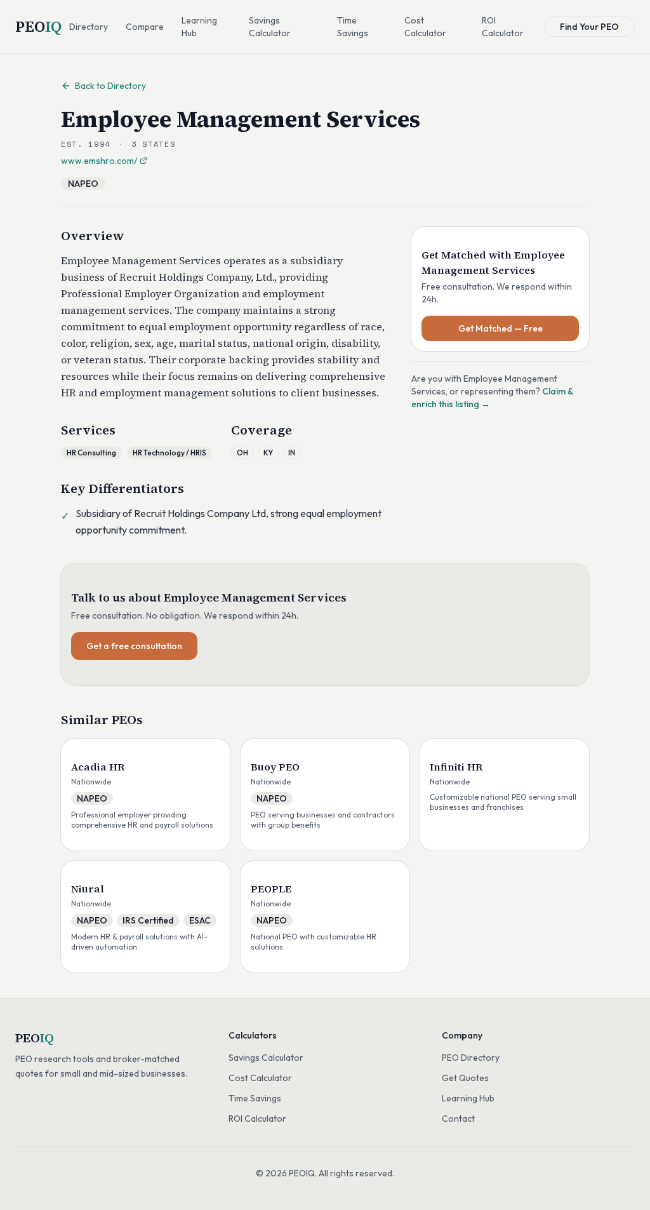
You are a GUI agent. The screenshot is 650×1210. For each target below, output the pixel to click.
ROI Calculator (503, 27)
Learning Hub (199, 27)
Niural (87, 889)
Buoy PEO (275, 767)
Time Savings (352, 27)
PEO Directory (471, 1057)
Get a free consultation (134, 646)
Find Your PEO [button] (589, 26)
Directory (88, 26)
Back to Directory (110, 85)
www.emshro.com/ (99, 160)
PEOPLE (271, 889)
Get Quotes (465, 1078)
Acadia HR (98, 767)
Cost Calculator (425, 27)
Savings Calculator (270, 27)
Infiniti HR (456, 767)
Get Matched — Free (500, 328)
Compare (145, 26)
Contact (458, 1118)
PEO (38, 27)
